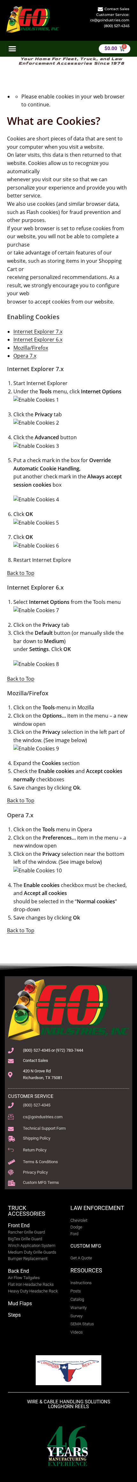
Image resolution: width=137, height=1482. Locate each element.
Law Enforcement (97, 1208)
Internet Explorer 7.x (37, 331)
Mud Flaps (20, 1303)
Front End (19, 1225)
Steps (14, 1315)
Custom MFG (85, 1246)
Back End (18, 1271)
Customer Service (31, 1096)
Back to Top (20, 572)
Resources (86, 1270)
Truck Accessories (26, 1211)
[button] (12, 49)
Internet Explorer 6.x (37, 339)
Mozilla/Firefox (30, 347)
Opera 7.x (24, 355)
